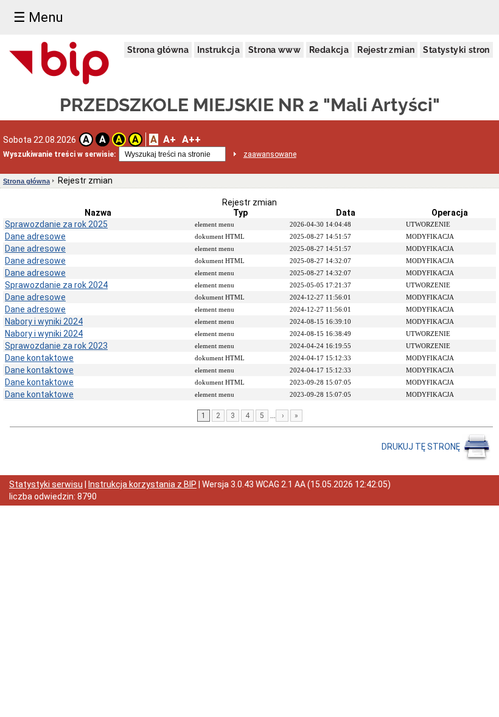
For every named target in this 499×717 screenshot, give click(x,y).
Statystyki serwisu (46, 484)
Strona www (274, 50)
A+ (169, 139)
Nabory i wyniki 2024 (44, 321)
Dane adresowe (35, 236)
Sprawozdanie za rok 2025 (56, 224)
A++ (191, 139)
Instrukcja (218, 50)
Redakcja (329, 50)
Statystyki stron (456, 50)
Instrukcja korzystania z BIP (142, 484)
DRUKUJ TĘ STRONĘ (422, 446)
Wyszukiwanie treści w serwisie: (59, 154)
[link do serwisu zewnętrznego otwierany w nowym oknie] (59, 64)
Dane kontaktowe (39, 358)
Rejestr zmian (385, 50)
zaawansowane (269, 154)
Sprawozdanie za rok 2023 (56, 346)
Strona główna (158, 50)
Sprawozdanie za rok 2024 (56, 285)
